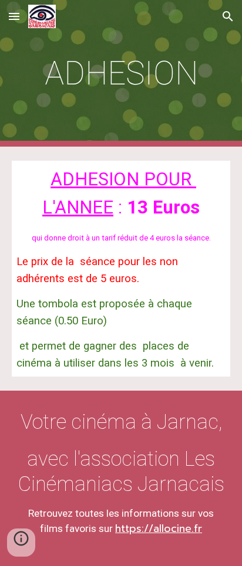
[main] (121, 73)
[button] (14, 16)
